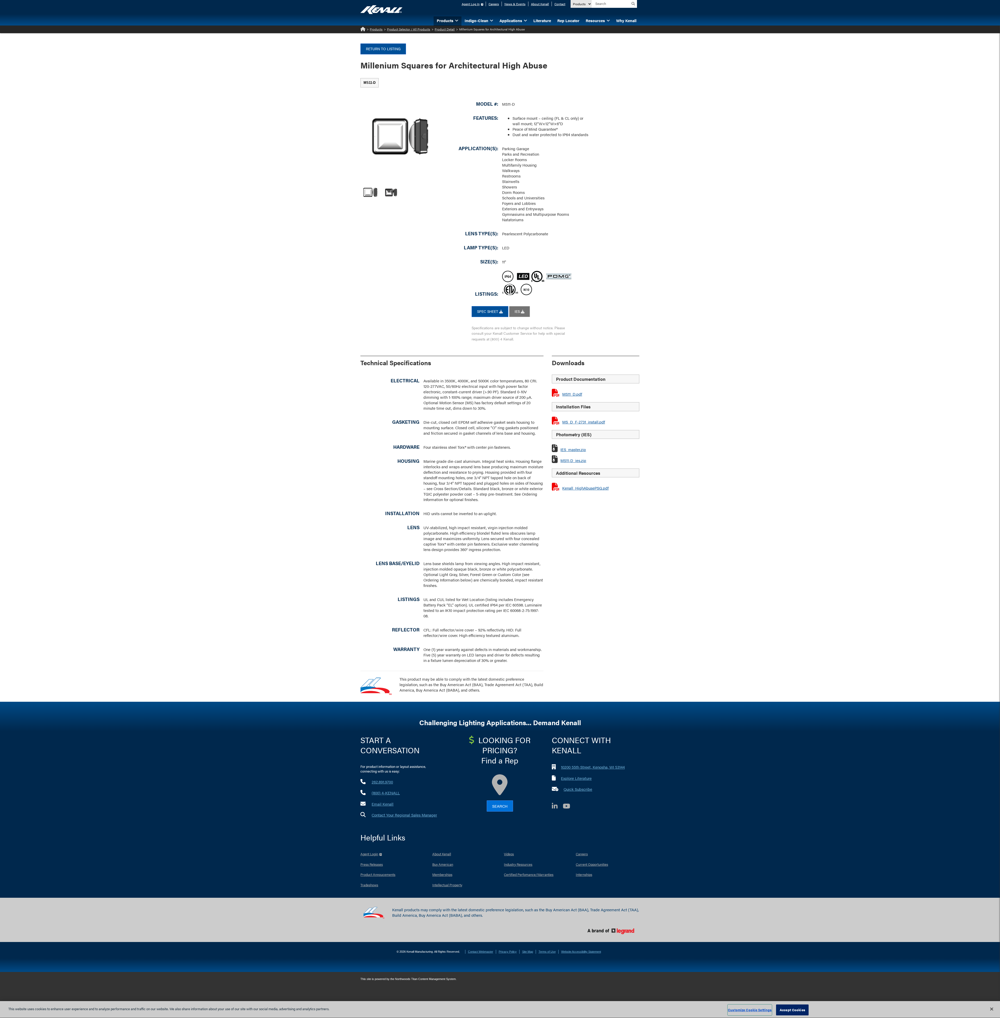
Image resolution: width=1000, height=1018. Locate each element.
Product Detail (445, 29)
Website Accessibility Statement (581, 951)
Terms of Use (547, 951)
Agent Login (369, 853)
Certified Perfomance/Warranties (528, 874)
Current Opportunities (592, 864)
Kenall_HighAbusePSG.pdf (585, 488)
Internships (584, 874)
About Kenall (540, 4)
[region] (500, 1009)
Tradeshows (369, 884)
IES (518, 311)
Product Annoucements (377, 874)
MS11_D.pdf (572, 394)
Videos (509, 853)
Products (376, 29)
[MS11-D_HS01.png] (370, 192)
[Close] (991, 1009)
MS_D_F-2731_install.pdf (583, 422)
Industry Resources (518, 864)
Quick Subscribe (578, 789)
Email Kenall (382, 804)
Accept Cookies (792, 1009)
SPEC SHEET (488, 311)
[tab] (369, 82)
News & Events (515, 4)
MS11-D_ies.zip (573, 460)
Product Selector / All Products (408, 29)
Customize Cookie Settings (750, 1009)
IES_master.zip (573, 449)
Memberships (442, 874)
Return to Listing (383, 48)
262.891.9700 (382, 782)
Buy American (442, 864)
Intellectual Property (447, 884)
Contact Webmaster (480, 951)
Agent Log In (471, 4)
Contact (559, 4)
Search (500, 806)
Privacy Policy (508, 951)
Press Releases (371, 864)
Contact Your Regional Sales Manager (404, 815)
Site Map (527, 951)
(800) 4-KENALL (386, 792)
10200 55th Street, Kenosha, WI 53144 (593, 767)
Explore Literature (576, 778)
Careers (494, 4)
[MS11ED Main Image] (391, 192)
